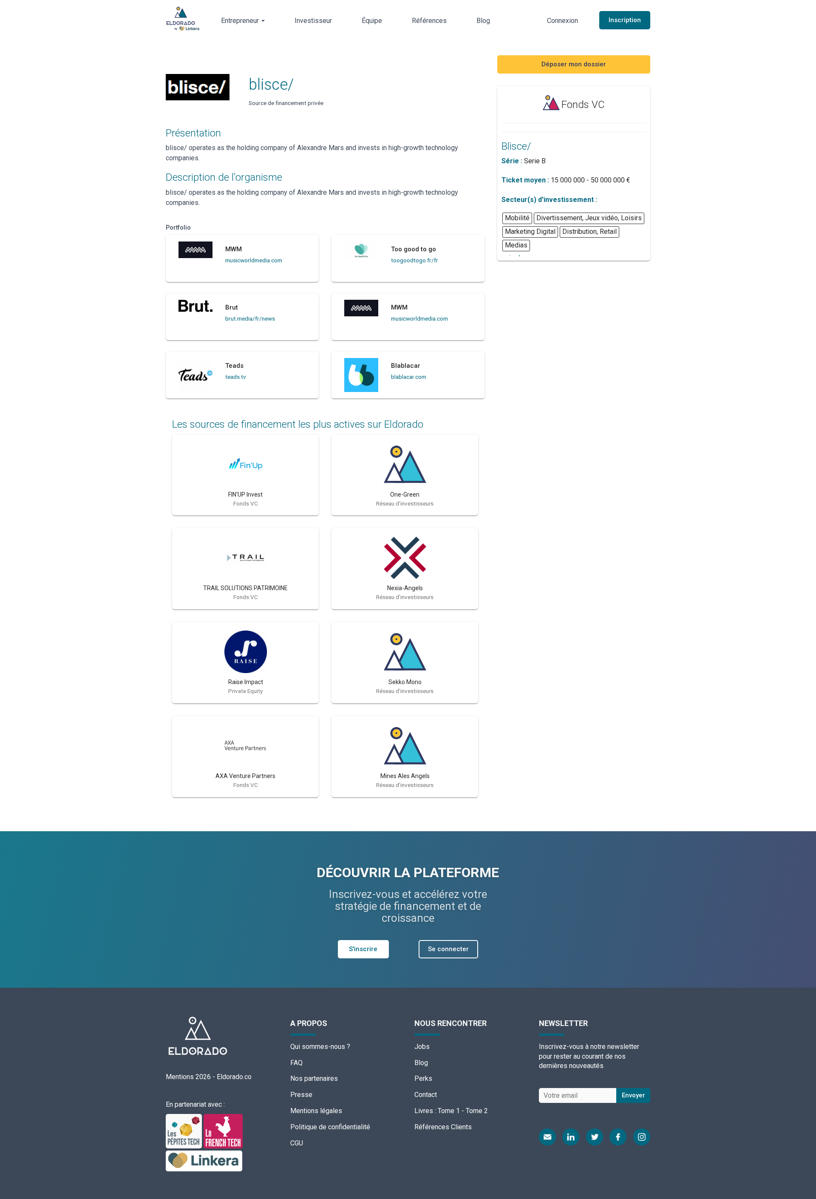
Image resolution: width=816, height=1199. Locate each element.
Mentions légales (316, 1111)
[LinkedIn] (570, 1136)
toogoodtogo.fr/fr (414, 260)
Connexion (562, 21)
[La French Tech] (223, 1131)
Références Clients (443, 1127)
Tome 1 (449, 1111)
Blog (483, 21)
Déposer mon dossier (573, 64)
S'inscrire (363, 949)
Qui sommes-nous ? (320, 1047)
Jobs (422, 1047)
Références (429, 21)
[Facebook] (617, 1136)
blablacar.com (408, 376)
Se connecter (448, 949)
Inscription (625, 20)
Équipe (372, 21)
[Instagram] (641, 1136)
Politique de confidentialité (330, 1127)
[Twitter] (594, 1136)
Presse (301, 1095)
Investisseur (313, 21)
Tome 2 (477, 1111)
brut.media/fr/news (250, 318)
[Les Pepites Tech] (185, 1131)
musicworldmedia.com (253, 260)
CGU (296, 1143)
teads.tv (235, 376)
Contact (425, 1095)
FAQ (296, 1063)
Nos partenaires (314, 1078)
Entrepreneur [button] (241, 21)
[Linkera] (204, 1160)
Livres (423, 1111)
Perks (423, 1078)
